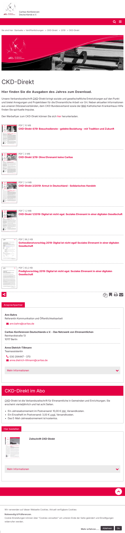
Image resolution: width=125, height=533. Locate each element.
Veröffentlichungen (35, 30)
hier (59, 116)
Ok (118, 528)
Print (116, 294)
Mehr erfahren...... (90, 529)
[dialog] (63, 519)
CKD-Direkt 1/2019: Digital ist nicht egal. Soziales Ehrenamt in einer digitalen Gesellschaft (70, 214)
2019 (63, 30)
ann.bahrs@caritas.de (22, 323)
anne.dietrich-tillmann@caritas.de (29, 360)
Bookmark (110, 294)
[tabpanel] (62, 53)
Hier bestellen (11, 428)
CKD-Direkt (52, 30)
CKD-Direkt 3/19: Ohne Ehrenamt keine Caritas (46, 157)
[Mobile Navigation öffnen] (120, 21)
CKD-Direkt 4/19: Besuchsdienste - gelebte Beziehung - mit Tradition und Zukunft (66, 128)
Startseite (18, 30)
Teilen (4, 294)
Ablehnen (107, 528)
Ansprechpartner (13, 304)
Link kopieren (105, 294)
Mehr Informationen (18, 370)
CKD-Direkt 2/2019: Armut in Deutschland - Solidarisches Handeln (57, 185)
